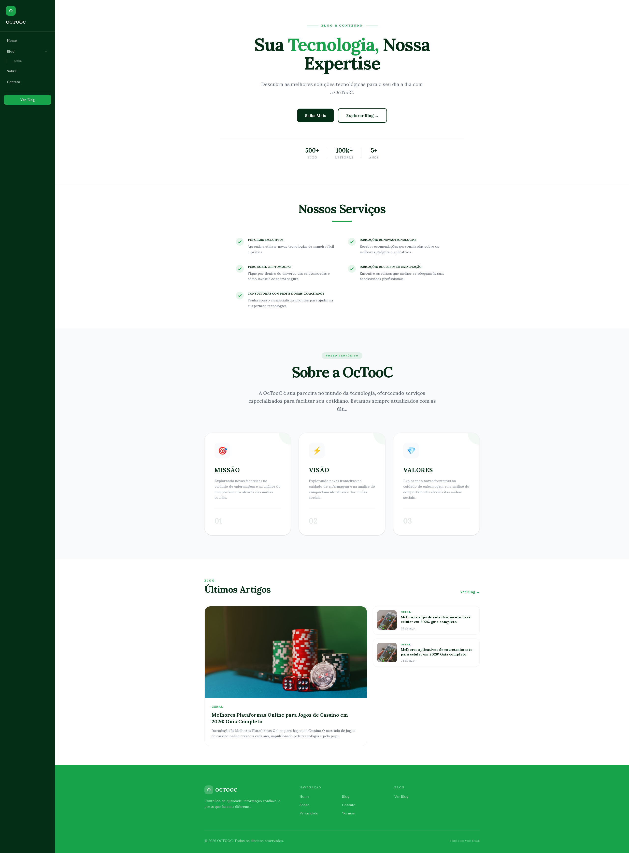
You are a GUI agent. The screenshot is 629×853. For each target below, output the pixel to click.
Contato (13, 82)
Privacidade (309, 813)
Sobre (12, 71)
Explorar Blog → (362, 115)
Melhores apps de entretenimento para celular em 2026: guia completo (435, 619)
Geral (18, 60)
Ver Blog (27, 100)
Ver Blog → (470, 592)
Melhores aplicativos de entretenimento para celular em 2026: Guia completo (436, 651)
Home (12, 40)
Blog (10, 51)
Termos (348, 813)
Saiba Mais (315, 115)
